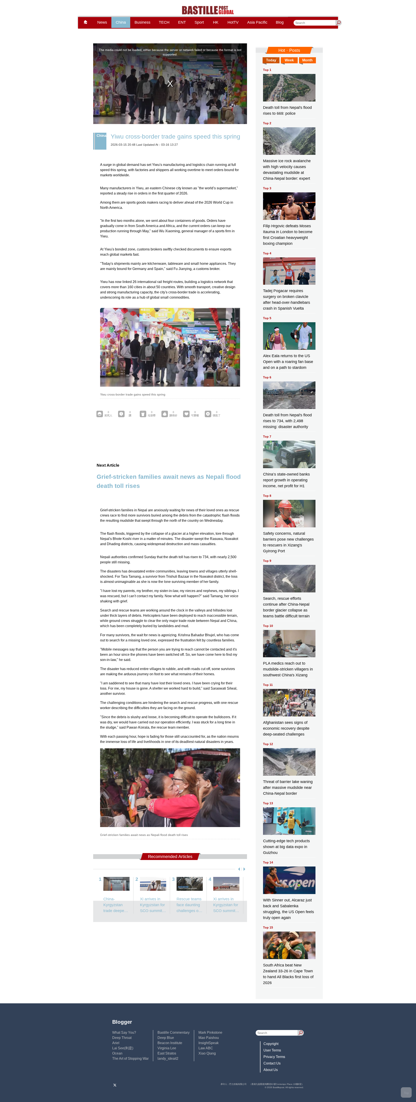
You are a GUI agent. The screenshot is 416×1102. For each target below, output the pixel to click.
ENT (182, 22)
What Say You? (124, 1032)
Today (271, 60)
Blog (280, 22)
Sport (199, 22)
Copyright (270, 1044)
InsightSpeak (208, 1043)
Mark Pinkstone (210, 1032)
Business (142, 22)
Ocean (117, 1053)
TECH (164, 22)
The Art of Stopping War (130, 1058)
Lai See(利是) (122, 1048)
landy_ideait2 (168, 1058)
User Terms (272, 1050)
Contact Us (272, 1063)
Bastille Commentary (174, 1032)
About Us (270, 1070)
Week (289, 60)
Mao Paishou (208, 1038)
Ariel (115, 1043)
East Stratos (167, 1053)
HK (215, 22)
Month (307, 60)
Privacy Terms (274, 1057)
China (121, 22)
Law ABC (205, 1048)
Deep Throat (122, 1038)
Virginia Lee (167, 1048)
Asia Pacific (257, 22)
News (102, 22)
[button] (238, 869)
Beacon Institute (170, 1043)
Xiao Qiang (207, 1053)
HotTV (233, 22)
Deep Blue (166, 1038)
